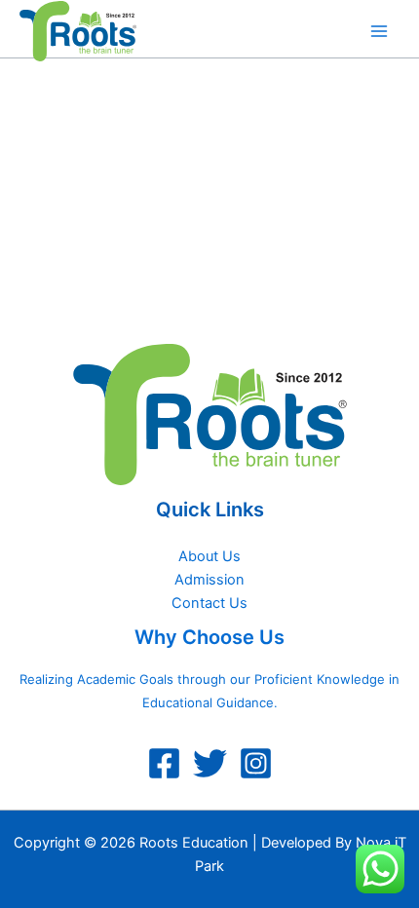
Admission (209, 579)
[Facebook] (164, 763)
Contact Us (209, 603)
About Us (209, 556)
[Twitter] (210, 763)
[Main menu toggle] (379, 31)
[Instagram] (256, 763)
